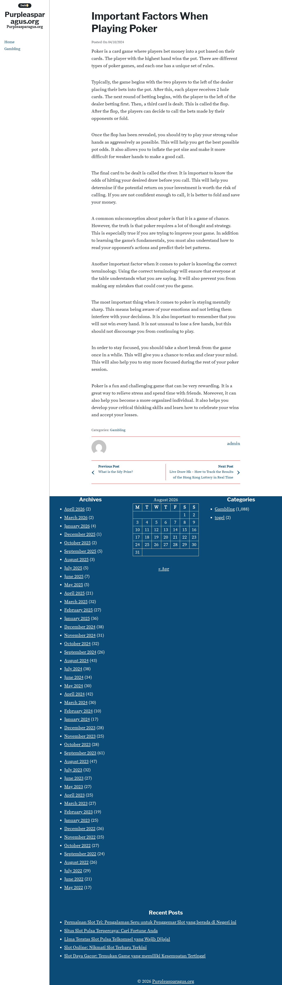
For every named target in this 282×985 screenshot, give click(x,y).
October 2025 (77, 543)
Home (9, 42)
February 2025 (78, 610)
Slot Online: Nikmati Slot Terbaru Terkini (105, 947)
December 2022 (79, 828)
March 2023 (76, 803)
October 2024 (77, 643)
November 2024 (80, 635)
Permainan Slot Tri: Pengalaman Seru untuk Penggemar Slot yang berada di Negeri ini (150, 922)
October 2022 (77, 845)
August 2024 (76, 660)
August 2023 (76, 761)
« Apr (163, 569)
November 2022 (80, 837)
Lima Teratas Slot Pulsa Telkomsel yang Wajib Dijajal (117, 939)
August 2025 (76, 559)
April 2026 (74, 509)
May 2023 (73, 786)
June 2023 (73, 778)
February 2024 (78, 711)
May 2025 (73, 585)
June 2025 (73, 576)
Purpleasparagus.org (25, 17)
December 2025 (79, 534)
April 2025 (74, 593)
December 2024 (79, 627)
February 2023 (78, 812)
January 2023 (77, 820)
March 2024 (76, 702)
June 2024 (73, 677)
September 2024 (80, 652)
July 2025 (73, 568)
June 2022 (73, 879)
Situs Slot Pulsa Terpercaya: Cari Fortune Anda (111, 931)
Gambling (12, 49)
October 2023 (77, 744)
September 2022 (80, 854)
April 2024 (74, 694)
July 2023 (73, 770)
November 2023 (80, 736)
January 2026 (77, 526)
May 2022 (73, 887)
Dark (24, 5)
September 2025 (80, 551)
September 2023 (80, 753)
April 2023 (74, 795)
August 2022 (76, 862)
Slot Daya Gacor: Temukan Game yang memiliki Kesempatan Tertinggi (135, 956)
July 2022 (73, 871)
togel (220, 517)
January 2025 (77, 618)
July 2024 (73, 669)
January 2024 (77, 719)
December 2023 (79, 728)
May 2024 (73, 686)
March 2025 (76, 602)
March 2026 (76, 517)
